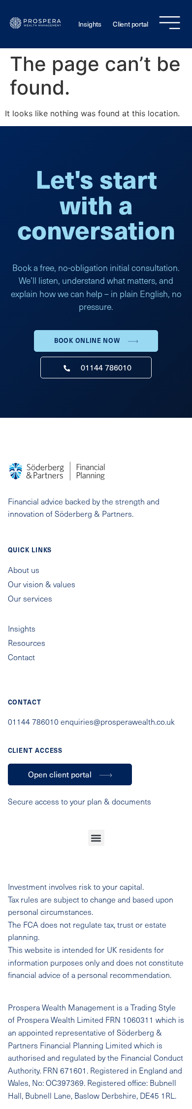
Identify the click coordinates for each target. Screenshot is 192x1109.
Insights (89, 24)
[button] (96, 838)
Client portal (130, 24)
